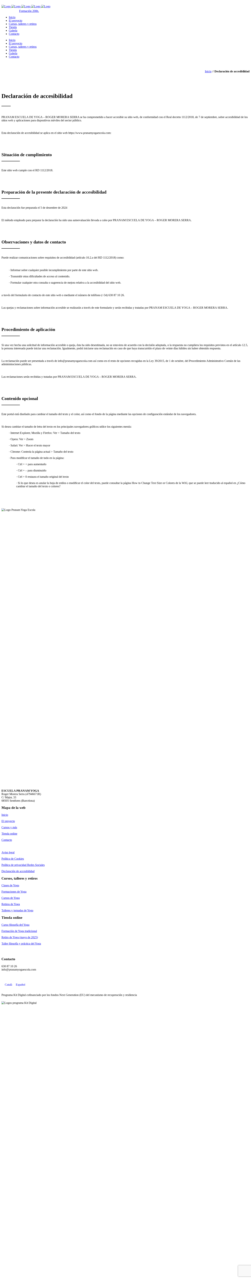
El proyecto (8, 821)
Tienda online (9, 833)
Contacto (6, 839)
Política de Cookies (12, 858)
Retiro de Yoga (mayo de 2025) (19, 937)
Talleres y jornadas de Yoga (17, 910)
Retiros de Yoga (10, 904)
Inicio (208, 71)
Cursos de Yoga (10, 897)
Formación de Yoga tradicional (19, 931)
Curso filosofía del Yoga (15, 924)
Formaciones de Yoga (13, 891)
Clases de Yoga (10, 885)
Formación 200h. (29, 11)
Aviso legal (8, 852)
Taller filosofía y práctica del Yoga (21, 943)
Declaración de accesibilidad (18, 871)
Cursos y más (9, 827)
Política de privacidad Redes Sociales (23, 864)
